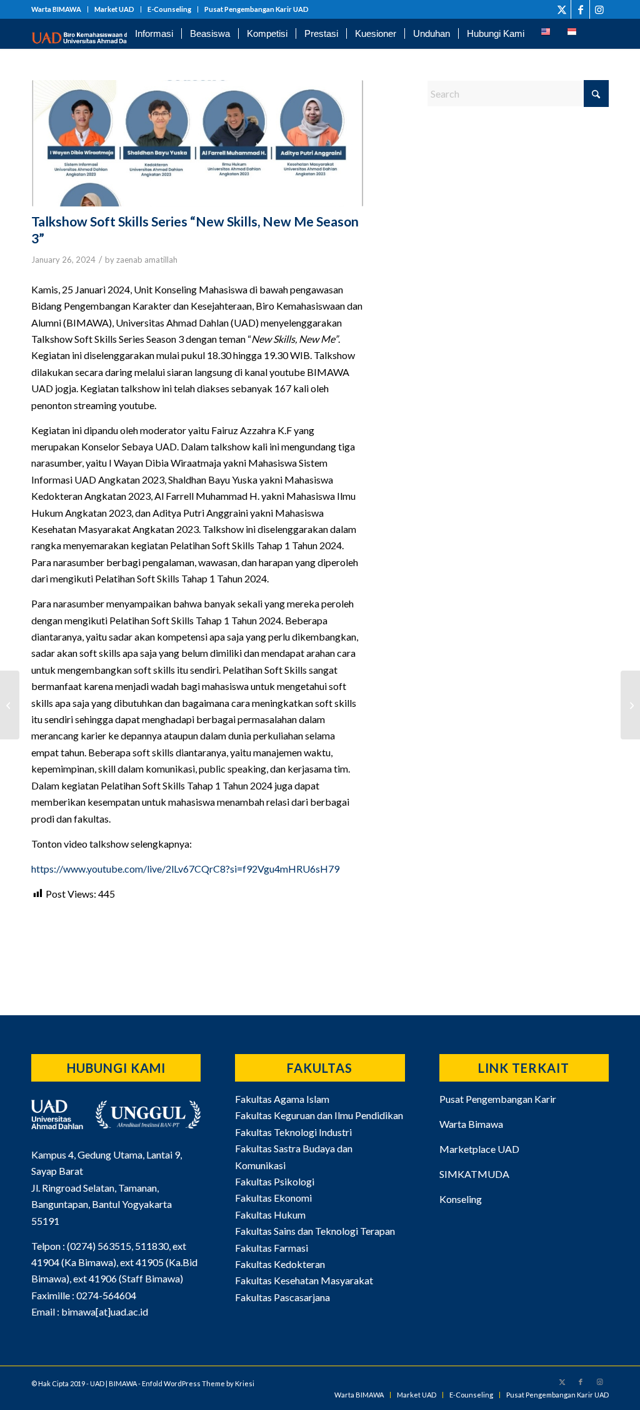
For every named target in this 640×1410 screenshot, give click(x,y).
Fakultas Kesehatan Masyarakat (304, 1280)
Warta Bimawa (471, 1124)
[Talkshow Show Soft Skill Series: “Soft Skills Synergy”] (630, 705)
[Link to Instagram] (599, 9)
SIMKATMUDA (474, 1174)
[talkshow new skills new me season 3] (197, 143)
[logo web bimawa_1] (94, 34)
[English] (545, 34)
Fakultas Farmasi (271, 1248)
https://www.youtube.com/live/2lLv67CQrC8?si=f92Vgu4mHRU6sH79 (185, 869)
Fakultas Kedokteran (280, 1264)
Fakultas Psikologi (274, 1181)
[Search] (597, 34)
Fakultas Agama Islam (282, 1099)
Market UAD (114, 9)
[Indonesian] (572, 34)
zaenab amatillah (147, 260)
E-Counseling (169, 9)
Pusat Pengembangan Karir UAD (256, 9)
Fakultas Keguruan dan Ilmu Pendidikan (319, 1115)
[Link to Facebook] (580, 9)
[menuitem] (59, 9)
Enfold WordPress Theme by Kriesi (198, 1383)
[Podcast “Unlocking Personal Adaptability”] (9, 705)
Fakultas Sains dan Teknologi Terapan (315, 1231)
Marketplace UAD (479, 1149)
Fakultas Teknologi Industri (293, 1132)
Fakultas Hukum (270, 1214)
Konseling (460, 1199)
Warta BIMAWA (56, 9)
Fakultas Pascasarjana (282, 1297)
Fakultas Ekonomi (273, 1198)
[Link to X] (561, 9)
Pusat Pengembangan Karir (497, 1099)
